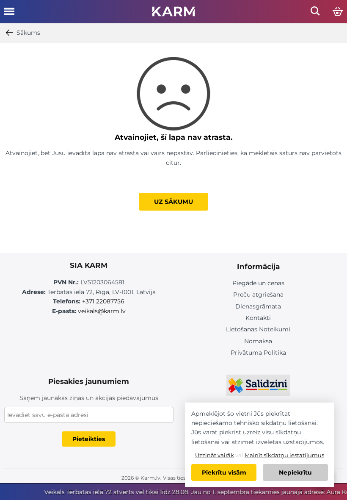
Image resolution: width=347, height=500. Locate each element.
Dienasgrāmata (258, 306)
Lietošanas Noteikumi (258, 329)
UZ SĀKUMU (173, 202)
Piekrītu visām (224, 472)
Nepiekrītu (295, 472)
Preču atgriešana (258, 294)
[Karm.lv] (173, 14)
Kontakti (258, 318)
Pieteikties (88, 439)
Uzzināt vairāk (214, 455)
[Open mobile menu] (9, 14)
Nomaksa (258, 341)
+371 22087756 (103, 301)
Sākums (28, 32)
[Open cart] (338, 11)
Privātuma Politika (258, 352)
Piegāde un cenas (258, 283)
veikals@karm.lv (102, 311)
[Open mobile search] (315, 13)
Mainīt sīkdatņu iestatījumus (284, 455)
